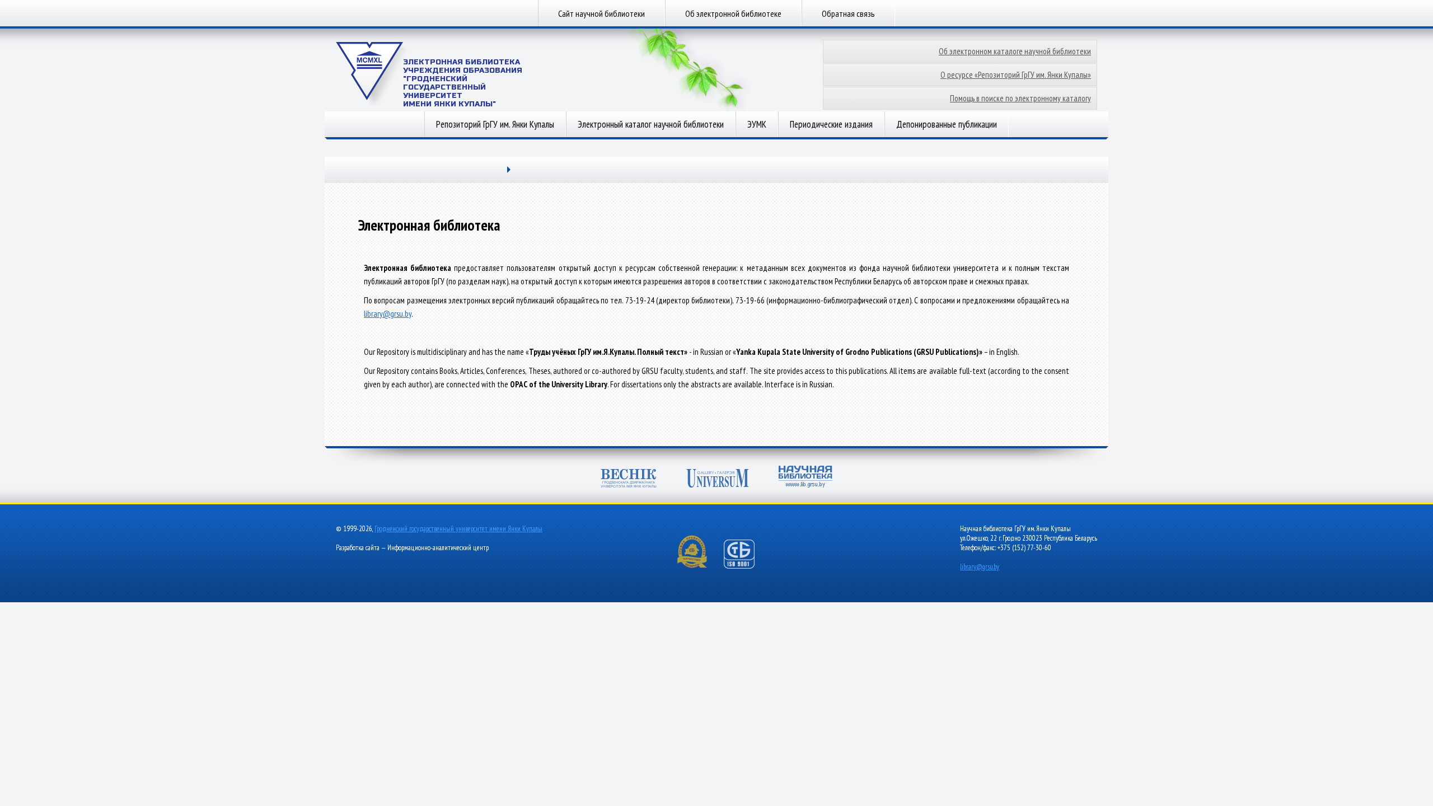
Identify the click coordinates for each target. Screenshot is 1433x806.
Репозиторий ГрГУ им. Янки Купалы (495, 124)
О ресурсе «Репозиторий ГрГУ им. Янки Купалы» (1015, 74)
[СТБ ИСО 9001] (746, 566)
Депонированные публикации (946, 124)
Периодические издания (831, 124)
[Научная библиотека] (805, 478)
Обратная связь (848, 13)
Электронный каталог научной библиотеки (651, 124)
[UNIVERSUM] (717, 479)
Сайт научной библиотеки (601, 13)
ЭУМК (756, 124)
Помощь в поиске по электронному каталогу (1020, 98)
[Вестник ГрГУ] (629, 479)
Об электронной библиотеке (733, 13)
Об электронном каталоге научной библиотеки (1015, 51)
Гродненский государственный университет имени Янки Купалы (458, 528)
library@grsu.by (387, 313)
